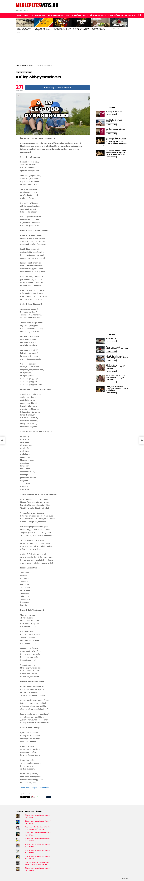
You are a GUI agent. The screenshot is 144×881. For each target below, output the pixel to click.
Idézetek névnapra (115, 15)
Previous (17, 26)
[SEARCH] (139, 15)
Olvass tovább (111, 114)
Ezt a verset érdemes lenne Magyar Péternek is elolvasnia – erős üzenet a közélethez (117, 152)
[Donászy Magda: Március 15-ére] (100, 131)
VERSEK (27, 15)
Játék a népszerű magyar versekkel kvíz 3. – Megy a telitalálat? (115, 367)
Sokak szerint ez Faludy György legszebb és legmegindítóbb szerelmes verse (24, 30)
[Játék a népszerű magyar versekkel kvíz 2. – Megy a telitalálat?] (100, 378)
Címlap (19, 15)
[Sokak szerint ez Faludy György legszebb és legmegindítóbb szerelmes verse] (25, 22)
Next (127, 26)
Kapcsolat (129, 15)
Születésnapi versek (80, 15)
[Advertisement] (72, 49)
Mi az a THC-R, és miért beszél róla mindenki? (98, 29)
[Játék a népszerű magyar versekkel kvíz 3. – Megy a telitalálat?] (100, 367)
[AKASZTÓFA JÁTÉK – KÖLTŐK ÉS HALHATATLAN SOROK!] (81, 22)
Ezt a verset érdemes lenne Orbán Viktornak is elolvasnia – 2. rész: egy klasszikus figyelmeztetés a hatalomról (116, 140)
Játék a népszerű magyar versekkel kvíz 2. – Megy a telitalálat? (115, 377)
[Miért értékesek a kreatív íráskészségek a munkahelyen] (100, 358)
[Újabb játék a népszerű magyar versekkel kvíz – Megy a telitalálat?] (100, 389)
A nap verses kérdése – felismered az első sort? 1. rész (117, 348)
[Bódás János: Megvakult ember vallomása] (2, 440)
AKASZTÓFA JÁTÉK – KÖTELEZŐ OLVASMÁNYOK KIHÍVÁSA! (42, 30)
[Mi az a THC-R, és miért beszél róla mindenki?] (100, 22)
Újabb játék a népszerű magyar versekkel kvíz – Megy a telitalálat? (117, 388)
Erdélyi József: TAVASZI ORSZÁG (114, 121)
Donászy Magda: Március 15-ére (116, 130)
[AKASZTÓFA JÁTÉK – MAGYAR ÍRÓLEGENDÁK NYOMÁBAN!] (62, 22)
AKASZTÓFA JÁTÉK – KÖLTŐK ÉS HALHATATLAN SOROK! (81, 29)
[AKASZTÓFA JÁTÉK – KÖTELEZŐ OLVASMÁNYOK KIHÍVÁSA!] (43, 22)
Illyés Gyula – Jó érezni (114, 112)
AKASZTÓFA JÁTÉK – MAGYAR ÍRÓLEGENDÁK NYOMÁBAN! (62, 29)
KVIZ (67, 15)
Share (18, 95)
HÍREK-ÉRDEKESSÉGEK (55, 15)
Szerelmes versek (38, 15)
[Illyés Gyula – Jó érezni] (100, 114)
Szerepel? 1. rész (115, 28)
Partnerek (125, 878)
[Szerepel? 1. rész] (119, 22)
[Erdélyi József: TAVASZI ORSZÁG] (100, 122)
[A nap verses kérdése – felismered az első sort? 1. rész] (100, 349)
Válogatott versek (98, 15)
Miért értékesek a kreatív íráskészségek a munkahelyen (117, 357)
